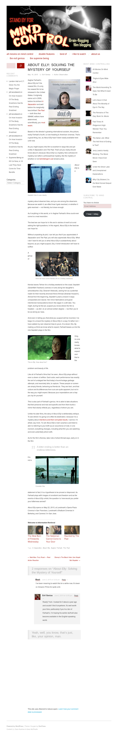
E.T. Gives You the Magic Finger (16, 85)
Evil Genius (46, 74)
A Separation (37, 548)
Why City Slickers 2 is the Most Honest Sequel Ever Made (102, 183)
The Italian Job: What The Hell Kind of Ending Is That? (102, 141)
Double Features (47, 54)
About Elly (46, 548)
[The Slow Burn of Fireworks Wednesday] (35, 530)
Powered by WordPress (15, 726)
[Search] (20, 65)
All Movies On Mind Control (20, 54)
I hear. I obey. (92, 213)
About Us (95, 54)
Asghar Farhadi (56, 548)
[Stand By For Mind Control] (59, 29)
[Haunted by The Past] (72, 530)
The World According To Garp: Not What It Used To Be (102, 91)
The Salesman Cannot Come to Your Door (53, 538)
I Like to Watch (79, 54)
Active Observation (61, 74)
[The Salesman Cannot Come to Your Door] (53, 530)
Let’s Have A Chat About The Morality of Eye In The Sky (101, 103)
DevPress (42, 726)
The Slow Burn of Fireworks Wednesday (34, 538)
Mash (37, 579)
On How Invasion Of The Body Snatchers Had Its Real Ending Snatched (16, 102)
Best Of (63, 54)
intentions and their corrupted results (53, 419)
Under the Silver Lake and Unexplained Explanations (101, 170)
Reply (64, 579)
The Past (41, 110)
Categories (11, 179)
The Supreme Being (39, 58)
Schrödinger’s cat (46, 159)
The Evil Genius (17, 58)
